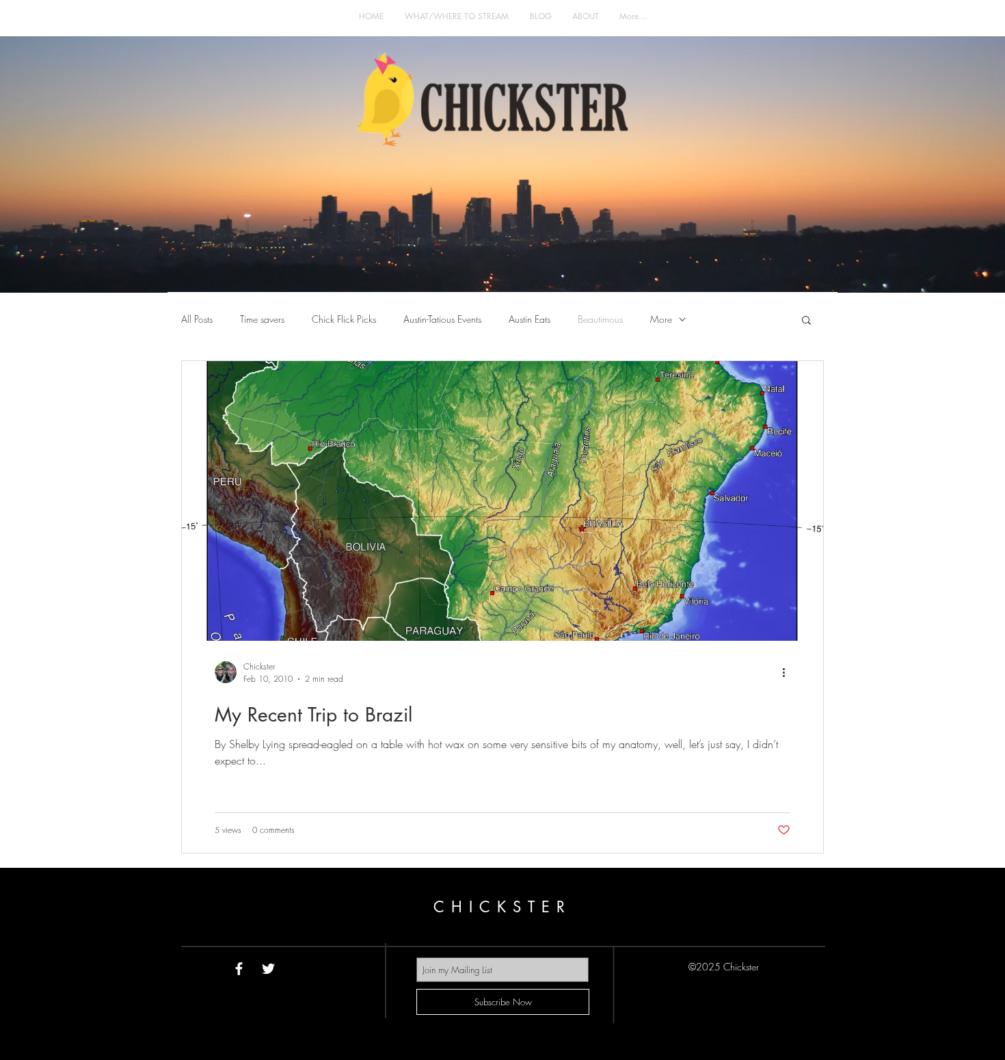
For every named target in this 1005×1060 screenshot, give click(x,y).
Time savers (262, 319)
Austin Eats (529, 319)
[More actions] (788, 672)
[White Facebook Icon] (238, 968)
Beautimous (600, 319)
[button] (806, 321)
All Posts (197, 319)
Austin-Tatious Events (442, 319)
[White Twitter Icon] (268, 968)
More (661, 319)
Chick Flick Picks (344, 319)
